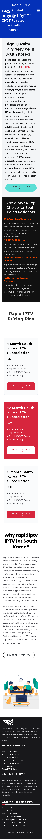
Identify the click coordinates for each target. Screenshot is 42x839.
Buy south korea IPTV (21, 386)
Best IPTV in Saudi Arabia (11, 763)
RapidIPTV (25, 67)
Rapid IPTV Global (28, 832)
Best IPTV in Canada (10, 814)
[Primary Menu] (38, 11)
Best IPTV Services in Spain (12, 760)
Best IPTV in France (9, 751)
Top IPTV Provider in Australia (13, 816)
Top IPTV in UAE (8, 766)
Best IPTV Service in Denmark (13, 825)
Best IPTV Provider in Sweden (13, 822)
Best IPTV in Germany (10, 754)
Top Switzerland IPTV (10, 757)
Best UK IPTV (7, 808)
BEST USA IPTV (8, 811)
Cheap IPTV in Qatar (10, 769)
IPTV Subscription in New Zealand (15, 819)
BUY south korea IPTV (21, 187)
